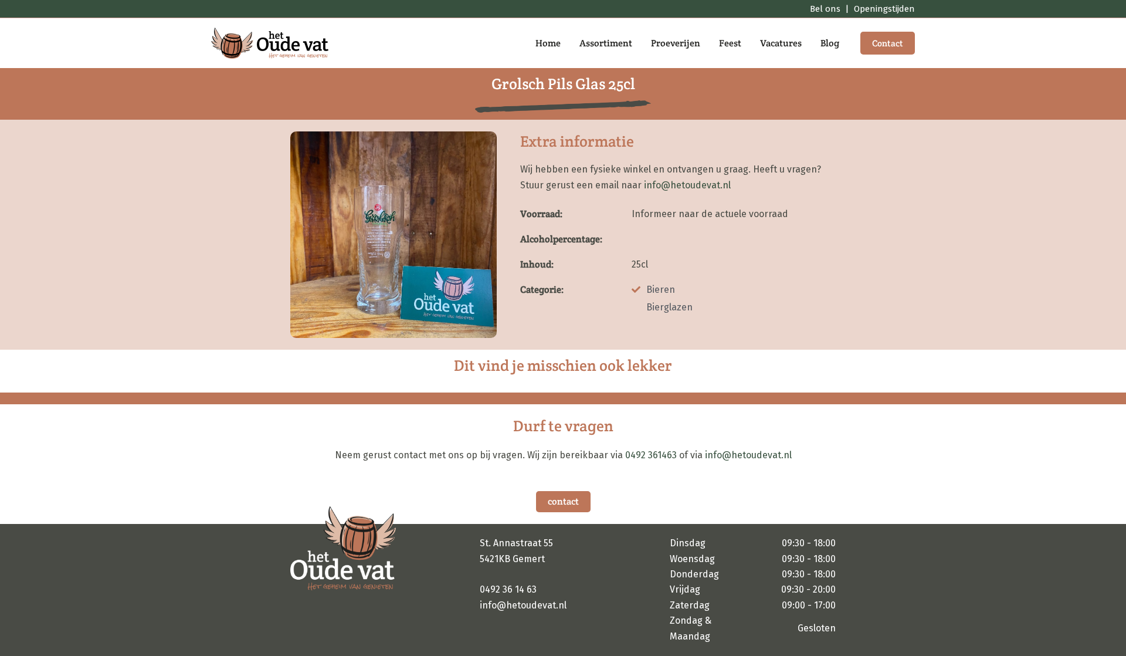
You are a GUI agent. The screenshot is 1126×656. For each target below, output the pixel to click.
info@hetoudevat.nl (687, 185)
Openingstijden (884, 9)
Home (548, 43)
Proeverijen (675, 43)
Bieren (660, 289)
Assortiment (605, 43)
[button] (887, 43)
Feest (730, 43)
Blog (829, 43)
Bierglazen (669, 307)
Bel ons (825, 9)
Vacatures (781, 43)
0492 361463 (651, 455)
